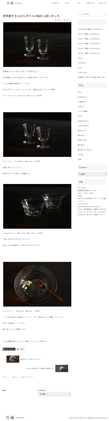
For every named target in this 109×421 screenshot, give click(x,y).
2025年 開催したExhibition (89, 53)
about (80, 58)
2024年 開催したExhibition (89, 48)
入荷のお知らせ (10, 349)
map (80, 67)
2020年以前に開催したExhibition (90, 29)
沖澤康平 (21, 349)
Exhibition (82, 63)
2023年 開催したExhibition (89, 43)
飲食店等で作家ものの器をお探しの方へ (92, 77)
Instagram (102, 212)
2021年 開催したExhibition (89, 34)
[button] (104, 14)
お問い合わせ (82, 72)
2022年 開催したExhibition (89, 39)
